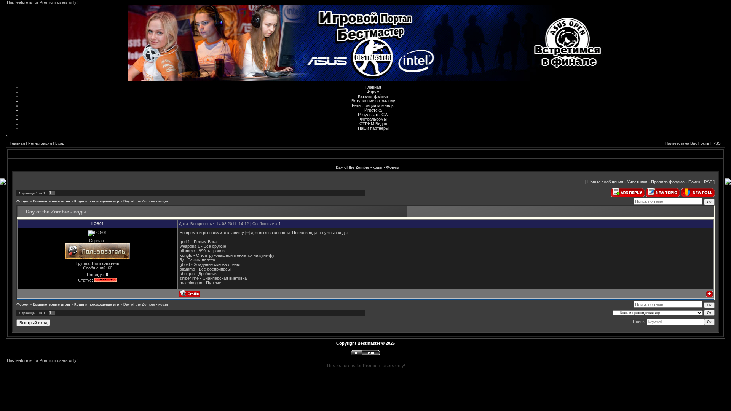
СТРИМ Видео (373, 123)
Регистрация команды (373, 105)
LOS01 (97, 223)
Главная (373, 87)
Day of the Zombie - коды (145, 201)
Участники (637, 182)
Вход (59, 143)
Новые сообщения (605, 182)
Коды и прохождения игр (96, 201)
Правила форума (668, 182)
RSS (717, 143)
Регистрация (40, 143)
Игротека (373, 110)
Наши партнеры (373, 128)
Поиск (694, 182)
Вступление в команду (373, 101)
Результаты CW (373, 114)
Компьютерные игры (51, 201)
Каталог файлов (373, 96)
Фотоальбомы (373, 119)
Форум (373, 91)
